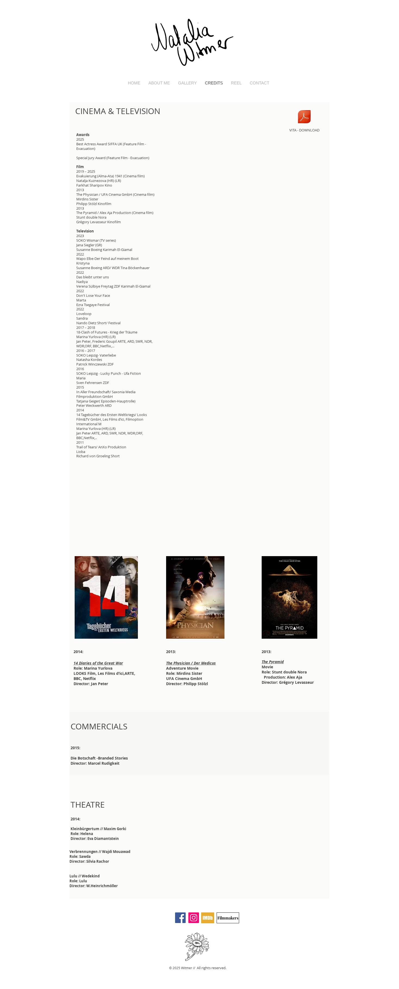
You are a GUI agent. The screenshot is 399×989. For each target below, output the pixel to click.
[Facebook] (180, 917)
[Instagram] (193, 917)
